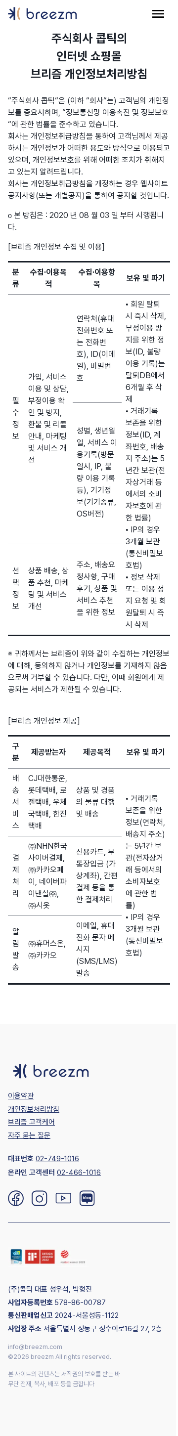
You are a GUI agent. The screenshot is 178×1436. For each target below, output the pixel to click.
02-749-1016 (57, 1158)
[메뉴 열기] (158, 14)
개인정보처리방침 (33, 1109)
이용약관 (21, 1095)
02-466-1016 (79, 1172)
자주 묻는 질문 (29, 1135)
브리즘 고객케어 (31, 1122)
